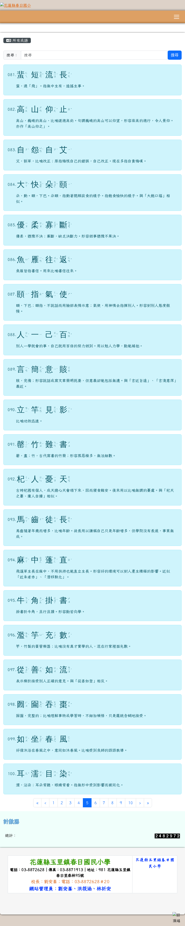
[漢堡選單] (176, 17)
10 (130, 803)
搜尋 (174, 55)
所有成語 (19, 40)
